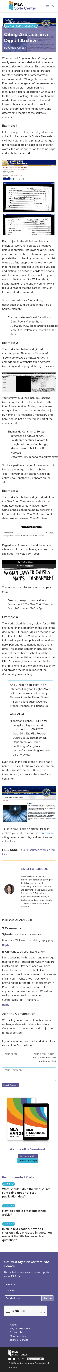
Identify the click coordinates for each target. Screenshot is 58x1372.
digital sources (30, 850)
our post (46, 833)
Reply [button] (5, 945)
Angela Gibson (17, 47)
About (13, 1324)
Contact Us (16, 1332)
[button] (47, 6)
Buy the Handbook (20, 1328)
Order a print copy (28, 1160)
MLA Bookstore (18, 1336)
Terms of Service (19, 1339)
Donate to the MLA (35, 1359)
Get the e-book (27, 1156)
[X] (18, 1358)
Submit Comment (10, 1085)
